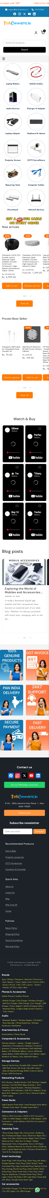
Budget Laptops (32, 1043)
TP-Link (12, 985)
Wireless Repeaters (32, 1088)
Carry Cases (8, 1011)
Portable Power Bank (29, 1107)
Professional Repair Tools (16, 1135)
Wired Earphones (23, 1023)
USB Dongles (8, 1124)
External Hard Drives (10, 1065)
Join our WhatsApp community (24, 784)
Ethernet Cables (38, 1093)
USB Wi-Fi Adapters (32, 1090)
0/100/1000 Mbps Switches (23, 1085)
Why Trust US (11, 904)
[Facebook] (14, 14)
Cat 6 (28, 1093)
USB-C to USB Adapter (32, 1119)
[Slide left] (19, 296)
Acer (30, 982)
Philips (10, 979)
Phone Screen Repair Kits (13, 1133)
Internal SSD (37, 1065)
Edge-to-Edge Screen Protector (29, 1009)
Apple (23, 982)
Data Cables (10, 851)
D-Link (36, 982)
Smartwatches (7, 1034)
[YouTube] (29, 14)
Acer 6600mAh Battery (29, 1056)
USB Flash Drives (9, 1068)
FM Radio (38, 1020)
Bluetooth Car (40, 1188)
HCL (19, 985)
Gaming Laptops (8, 1043)
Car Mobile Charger (10, 1188)
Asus (18, 982)
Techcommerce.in (20, 962)
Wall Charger (24, 1003)
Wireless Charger (36, 1000)
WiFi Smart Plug (19, 1160)
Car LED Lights (8, 1191)
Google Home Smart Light (22, 1180)
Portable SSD (25, 1065)
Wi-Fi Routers (7, 1082)
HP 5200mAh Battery (17, 1051)
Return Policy (11, 928)
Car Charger (36, 1003)
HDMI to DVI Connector (33, 1116)
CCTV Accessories (13, 863)
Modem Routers (20, 1082)
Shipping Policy (12, 934)
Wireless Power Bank (11, 1107)
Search (24, 50)
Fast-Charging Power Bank (35, 1104)
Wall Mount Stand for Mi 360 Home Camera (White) (32, 349)
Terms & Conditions (14, 940)
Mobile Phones (8, 996)
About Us (9, 886)
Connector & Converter (15, 869)
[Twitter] (24, 14)
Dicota (5, 985)
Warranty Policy (12, 946)
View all (24, 303)
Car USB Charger (23, 1191)
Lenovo (30, 985)
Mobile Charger (9, 1000)
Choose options (32, 285)
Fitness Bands (19, 1034)
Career (8, 911)
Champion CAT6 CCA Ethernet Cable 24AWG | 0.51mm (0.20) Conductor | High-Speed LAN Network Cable (31, 260)
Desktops (28, 1046)
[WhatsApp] (37, 1189)
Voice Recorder (9, 1023)
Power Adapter (16, 1006)
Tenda (37, 985)
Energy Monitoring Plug (17, 1169)
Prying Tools (29, 1133)
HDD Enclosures (15, 1073)
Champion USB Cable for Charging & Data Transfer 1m (11, 349)
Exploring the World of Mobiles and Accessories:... (24, 590)
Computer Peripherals (20, 1048)
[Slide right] (30, 296)
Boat (25, 987)
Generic (11, 982)
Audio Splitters (19, 1121)
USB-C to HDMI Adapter (12, 1119)
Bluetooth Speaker (10, 1020)
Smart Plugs (6, 1160)
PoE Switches (34, 1082)
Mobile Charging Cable (33, 1006)
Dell (41, 982)
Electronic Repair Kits (36, 1135)
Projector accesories (14, 857)
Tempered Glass (9, 1009)
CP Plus (13, 987)
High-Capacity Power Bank (12, 1104)
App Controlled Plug (24, 1166)
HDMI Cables (8, 1096)
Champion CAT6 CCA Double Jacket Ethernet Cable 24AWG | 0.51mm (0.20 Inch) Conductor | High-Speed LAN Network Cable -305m (11, 263)
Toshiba (5, 987)
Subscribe (39, 831)
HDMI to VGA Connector (12, 1116)
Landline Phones (22, 996)
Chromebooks (17, 1046)
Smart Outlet (33, 1169)
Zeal (4, 982)
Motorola (28, 979)
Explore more (24, 812)
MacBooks (7, 1046)
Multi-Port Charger (10, 1003)
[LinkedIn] (34, 14)
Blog (7, 898)
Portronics (37, 979)
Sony (4, 979)
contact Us (10, 892)
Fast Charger (22, 1000)
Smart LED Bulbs (15, 1177)
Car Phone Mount (27, 1188)
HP (24, 985)
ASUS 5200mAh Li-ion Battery (27, 1054)
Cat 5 (22, 1093)
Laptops (20, 1043)
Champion (19, 979)
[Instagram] (19, 14)
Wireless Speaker (25, 1020)
